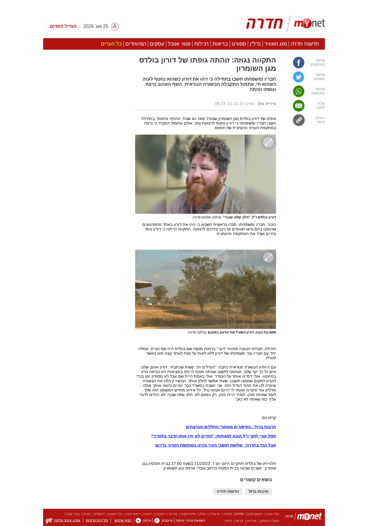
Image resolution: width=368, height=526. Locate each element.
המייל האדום (63, 26)
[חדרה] (303, 518)
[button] (86, 323)
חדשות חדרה (228, 492)
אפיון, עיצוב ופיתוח (67, 520)
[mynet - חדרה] (285, 23)
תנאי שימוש (122, 520)
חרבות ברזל (258, 492)
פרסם (147, 521)
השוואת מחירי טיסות (190, 521)
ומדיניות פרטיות (97, 520)
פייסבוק (167, 521)
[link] (303, 62)
